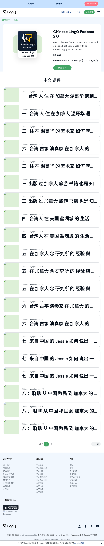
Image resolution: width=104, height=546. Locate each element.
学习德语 (40, 474)
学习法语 (40, 471)
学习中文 (6, 20)
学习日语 (40, 483)
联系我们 (6, 471)
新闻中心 (73, 483)
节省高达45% (91, 4)
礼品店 (6, 489)
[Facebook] (85, 526)
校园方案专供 (8, 477)
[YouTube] (98, 526)
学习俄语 (40, 492)
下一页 (96, 444)
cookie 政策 (79, 543)
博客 (71, 468)
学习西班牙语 (41, 468)
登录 (78, 12)
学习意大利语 (41, 477)
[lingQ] (9, 12)
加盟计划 (73, 480)
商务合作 (6, 480)
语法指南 (73, 486)
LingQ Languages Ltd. (28, 535)
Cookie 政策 (65, 539)
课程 (16, 20)
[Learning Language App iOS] (11, 507)
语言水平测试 (75, 477)
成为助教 (73, 471)
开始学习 (62, 67)
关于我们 (6, 465)
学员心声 (6, 486)
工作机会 (73, 474)
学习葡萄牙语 (41, 480)
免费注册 (89, 12)
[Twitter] (92, 526)
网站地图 (54, 539)
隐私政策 (46, 539)
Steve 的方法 (8, 474)
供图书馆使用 (8, 483)
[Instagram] (79, 526)
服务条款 (37, 539)
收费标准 (6, 468)
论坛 (71, 465)
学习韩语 (40, 489)
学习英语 (40, 465)
